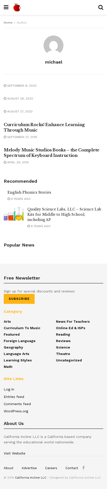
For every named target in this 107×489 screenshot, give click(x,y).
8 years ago (40, 226)
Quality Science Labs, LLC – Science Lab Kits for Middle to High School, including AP (64, 214)
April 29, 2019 (17, 162)
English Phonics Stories (29, 192)
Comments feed (17, 404)
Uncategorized (69, 360)
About (8, 468)
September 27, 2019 (21, 137)
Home (8, 22)
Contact (71, 468)
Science (63, 347)
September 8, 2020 (21, 85)
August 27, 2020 (19, 111)
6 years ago (20, 199)
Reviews (63, 341)
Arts (7, 321)
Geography (13, 347)
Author (22, 22)
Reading (63, 334)
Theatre (63, 354)
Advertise (29, 468)
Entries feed (14, 397)
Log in (9, 389)
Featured (12, 334)
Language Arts (16, 354)
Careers (51, 468)
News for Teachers (73, 321)
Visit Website (14, 453)
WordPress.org (16, 411)
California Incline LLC (30, 477)
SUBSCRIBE (19, 299)
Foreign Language (20, 341)
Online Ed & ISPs (70, 328)
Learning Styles (18, 360)
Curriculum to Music (22, 328)
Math (8, 367)
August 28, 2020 (19, 98)
